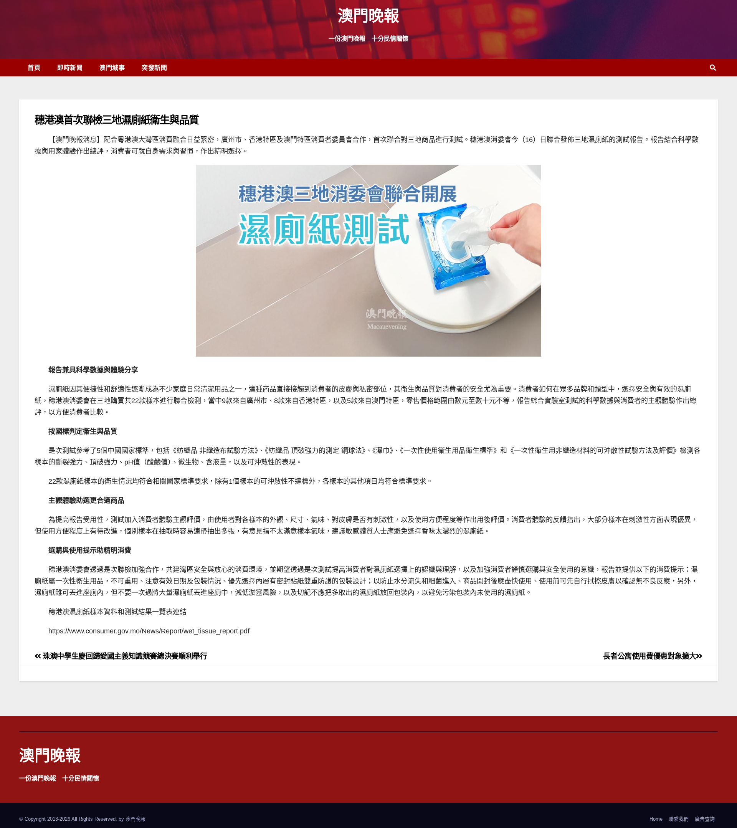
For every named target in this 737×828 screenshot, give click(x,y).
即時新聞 (70, 67)
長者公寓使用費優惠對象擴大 (649, 656)
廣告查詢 (705, 819)
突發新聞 (154, 67)
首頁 (34, 67)
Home (656, 819)
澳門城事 (112, 67)
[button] (713, 67)
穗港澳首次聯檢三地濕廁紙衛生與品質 (116, 119)
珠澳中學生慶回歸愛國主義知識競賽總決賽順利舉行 (124, 656)
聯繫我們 (679, 819)
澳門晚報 (368, 15)
